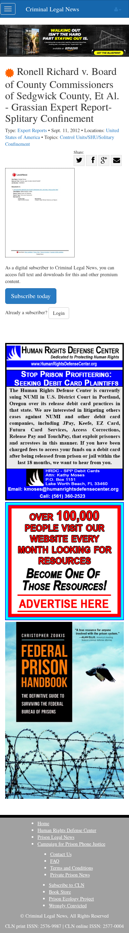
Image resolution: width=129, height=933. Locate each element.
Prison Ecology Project (71, 898)
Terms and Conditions (71, 868)
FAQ (54, 861)
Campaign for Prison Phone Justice (71, 844)
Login (59, 313)
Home (43, 823)
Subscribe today (31, 296)
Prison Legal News (55, 837)
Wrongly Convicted (68, 905)
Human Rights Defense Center (66, 830)
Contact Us (61, 854)
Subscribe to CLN (66, 885)
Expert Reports (32, 130)
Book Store (60, 892)
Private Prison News (70, 874)
